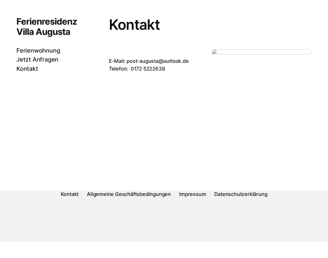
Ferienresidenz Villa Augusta (46, 26)
